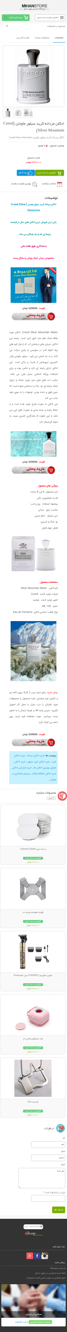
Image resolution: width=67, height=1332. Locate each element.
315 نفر (22, 173)
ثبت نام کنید (20, 1322)
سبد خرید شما (15, 17)
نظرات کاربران (22, 38)
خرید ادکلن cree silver (44, 774)
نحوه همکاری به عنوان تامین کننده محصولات (46, 1278)
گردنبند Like (33, 1102)
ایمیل (63, 1151)
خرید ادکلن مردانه (35, 756)
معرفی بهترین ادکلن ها (45, 768)
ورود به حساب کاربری (40, 1322)
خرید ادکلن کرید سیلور (39, 762)
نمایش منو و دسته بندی (47, 17)
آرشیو (51, 798)
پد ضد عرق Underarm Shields (33, 849)
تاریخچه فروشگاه (58, 1268)
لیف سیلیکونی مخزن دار (33, 1039)
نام (64, 1138)
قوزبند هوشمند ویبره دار (33, 912)
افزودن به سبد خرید (46, 173)
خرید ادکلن (20, 762)
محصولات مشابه (42, 38)
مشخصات (59, 38)
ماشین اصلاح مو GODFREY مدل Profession (33, 976)
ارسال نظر (58, 1210)
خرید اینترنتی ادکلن (22, 768)
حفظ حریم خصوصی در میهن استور (50, 1273)
